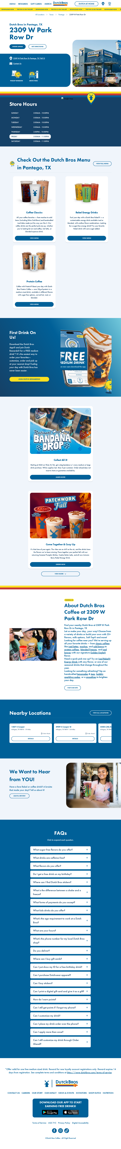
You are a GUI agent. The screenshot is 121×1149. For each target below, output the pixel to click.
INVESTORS (81, 1093)
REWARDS (23, 3)
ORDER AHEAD (17, 47)
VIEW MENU (34, 238)
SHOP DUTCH (95, 1093)
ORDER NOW (60, 564)
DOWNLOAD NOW (22, 9)
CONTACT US (14, 1093)
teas (93, 674)
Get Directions (37, 47)
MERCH (48, 3)
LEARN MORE (60, 477)
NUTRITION (108, 1093)
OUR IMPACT (50, 1093)
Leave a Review (19, 796)
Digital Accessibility (80, 1122)
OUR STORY (37, 1093)
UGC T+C (52, 1122)
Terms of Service (39, 1122)
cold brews (98, 646)
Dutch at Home (88, 4)
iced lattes (73, 646)
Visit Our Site (72, 688)
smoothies (91, 677)
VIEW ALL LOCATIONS (100, 713)
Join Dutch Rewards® (29, 379)
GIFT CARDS (36, 3)
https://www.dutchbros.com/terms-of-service (89, 1072)
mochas (83, 646)
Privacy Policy (64, 1122)
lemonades (82, 674)
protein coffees (71, 649)
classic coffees (103, 643)
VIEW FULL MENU (102, 164)
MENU (12, 3)
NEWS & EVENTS (66, 1093)
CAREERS (26, 1093)
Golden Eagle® (98, 652)
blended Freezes (88, 649)
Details (31, 739)
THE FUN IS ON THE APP (39, 9)
